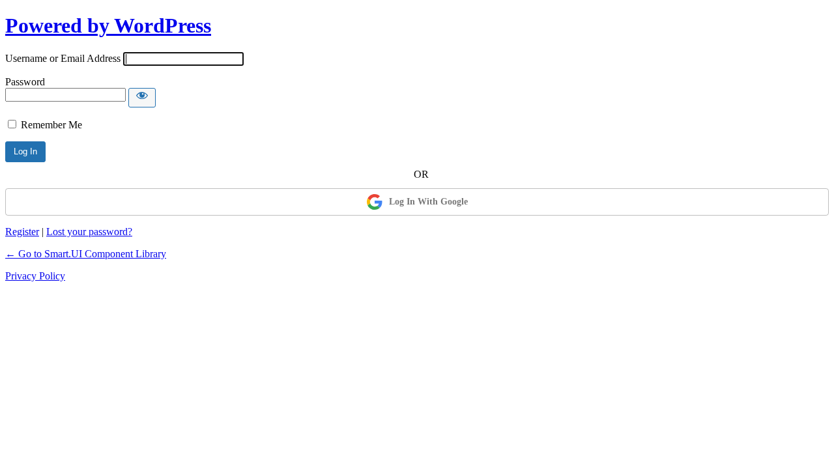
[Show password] (142, 97)
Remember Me (51, 124)
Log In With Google (428, 201)
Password (25, 81)
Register (22, 231)
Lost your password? (89, 231)
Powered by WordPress (108, 25)
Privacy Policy (35, 275)
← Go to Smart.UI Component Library (85, 253)
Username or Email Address (63, 58)
